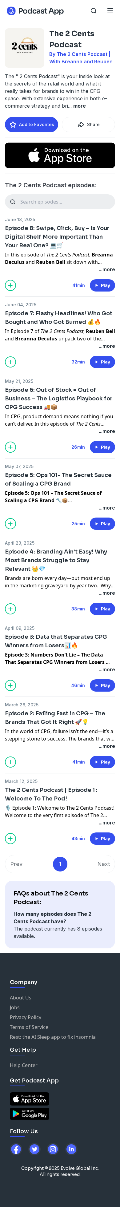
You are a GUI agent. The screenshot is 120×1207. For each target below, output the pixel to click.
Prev (16, 864)
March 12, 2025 (21, 781)
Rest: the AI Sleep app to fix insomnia (53, 1037)
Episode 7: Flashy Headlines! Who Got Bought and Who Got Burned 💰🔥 (58, 317)
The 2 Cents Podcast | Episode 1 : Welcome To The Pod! (51, 794)
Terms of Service (29, 1027)
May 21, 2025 (19, 381)
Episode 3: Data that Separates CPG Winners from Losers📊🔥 (56, 641)
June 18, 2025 (20, 219)
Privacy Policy (25, 1017)
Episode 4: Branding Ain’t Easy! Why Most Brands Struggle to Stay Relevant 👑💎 (56, 560)
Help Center (24, 1065)
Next (104, 864)
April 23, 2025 (19, 543)
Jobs (15, 1007)
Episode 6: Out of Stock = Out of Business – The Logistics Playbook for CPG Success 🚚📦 (59, 399)
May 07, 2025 (19, 466)
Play (105, 285)
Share (93, 124)
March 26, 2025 (21, 704)
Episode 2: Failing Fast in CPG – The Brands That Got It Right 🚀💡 (55, 717)
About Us (20, 997)
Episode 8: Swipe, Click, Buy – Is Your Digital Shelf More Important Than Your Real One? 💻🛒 (57, 237)
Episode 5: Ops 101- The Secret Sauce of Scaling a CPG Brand (58, 479)
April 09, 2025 (19, 628)
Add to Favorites (36, 124)
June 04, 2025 (20, 304)
